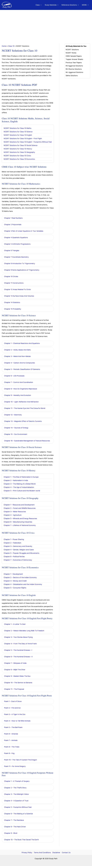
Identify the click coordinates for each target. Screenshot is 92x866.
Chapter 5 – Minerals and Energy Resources (20, 518)
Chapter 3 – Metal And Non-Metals (17, 356)
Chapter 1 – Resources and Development (19, 505)
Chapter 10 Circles (11, 276)
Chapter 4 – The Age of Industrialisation (19, 487)
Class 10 (11, 46)
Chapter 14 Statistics (12, 302)
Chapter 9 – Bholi (10, 833)
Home (4, 46)
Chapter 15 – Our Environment (15, 434)
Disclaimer (56, 852)
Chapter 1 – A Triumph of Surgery (16, 781)
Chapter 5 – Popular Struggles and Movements (21, 553)
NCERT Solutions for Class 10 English (18, 135)
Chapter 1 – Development (13, 574)
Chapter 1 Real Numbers (13, 218)
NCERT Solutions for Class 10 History (18, 149)
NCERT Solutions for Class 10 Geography (19, 152)
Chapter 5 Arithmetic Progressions (17, 244)
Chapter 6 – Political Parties (14, 556)
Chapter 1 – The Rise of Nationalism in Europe (21, 477)
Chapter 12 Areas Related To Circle (17, 289)
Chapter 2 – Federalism (12, 543)
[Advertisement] (46, 23)
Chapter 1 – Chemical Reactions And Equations (22, 343)
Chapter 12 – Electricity (13, 415)
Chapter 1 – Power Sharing (14, 539)
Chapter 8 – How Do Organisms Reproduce (20, 389)
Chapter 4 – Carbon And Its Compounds (19, 363)
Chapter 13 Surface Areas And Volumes (19, 296)
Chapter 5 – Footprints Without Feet (18, 807)
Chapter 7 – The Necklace (14, 820)
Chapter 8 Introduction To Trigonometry (19, 263)
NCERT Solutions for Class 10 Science (18, 132)
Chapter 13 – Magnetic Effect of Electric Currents (23, 421)
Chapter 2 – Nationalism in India (16, 480)
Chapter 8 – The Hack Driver (15, 827)
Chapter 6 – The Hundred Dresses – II (18, 657)
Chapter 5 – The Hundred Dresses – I (18, 650)
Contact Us (66, 852)
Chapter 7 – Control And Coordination (18, 382)
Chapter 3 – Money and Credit (15, 581)
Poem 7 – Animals (10, 740)
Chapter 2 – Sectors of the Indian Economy (20, 577)
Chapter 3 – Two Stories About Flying (18, 637)
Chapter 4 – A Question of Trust (16, 801)
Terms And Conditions (42, 852)
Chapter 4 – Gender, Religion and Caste (19, 550)
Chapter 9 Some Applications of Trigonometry (21, 270)
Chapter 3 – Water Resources (15, 512)
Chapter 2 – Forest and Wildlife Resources (19, 508)
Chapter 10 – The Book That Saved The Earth (21, 840)
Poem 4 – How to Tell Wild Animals (17, 721)
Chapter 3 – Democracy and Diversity (18, 546)
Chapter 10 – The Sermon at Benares (18, 683)
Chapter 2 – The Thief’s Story (15, 788)
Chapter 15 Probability (12, 309)
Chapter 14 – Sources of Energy (16, 428)
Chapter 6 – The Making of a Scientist (18, 814)
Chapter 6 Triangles (11, 250)
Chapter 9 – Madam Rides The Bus (17, 676)
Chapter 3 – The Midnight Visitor (16, 794)
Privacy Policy (27, 852)
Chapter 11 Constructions (13, 283)
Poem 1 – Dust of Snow (13, 701)
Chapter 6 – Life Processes (14, 376)
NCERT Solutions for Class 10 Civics (17, 156)
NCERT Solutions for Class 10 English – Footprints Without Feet (28, 142)
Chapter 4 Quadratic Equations (16, 237)
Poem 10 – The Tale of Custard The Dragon (20, 760)
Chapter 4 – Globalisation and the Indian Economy (23, 584)
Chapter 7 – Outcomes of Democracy (18, 560)
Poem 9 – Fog (9, 753)
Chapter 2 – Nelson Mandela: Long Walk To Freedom (24, 631)
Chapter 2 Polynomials (12, 224)
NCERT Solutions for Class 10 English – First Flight (23, 138)
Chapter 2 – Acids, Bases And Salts (17, 350)
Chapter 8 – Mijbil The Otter (14, 670)
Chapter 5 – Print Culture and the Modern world (22, 491)
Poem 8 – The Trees (11, 747)
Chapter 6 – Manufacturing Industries (18, 522)
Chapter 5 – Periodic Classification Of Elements (22, 369)
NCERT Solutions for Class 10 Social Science (20, 145)
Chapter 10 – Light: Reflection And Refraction (21, 402)
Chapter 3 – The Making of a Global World (19, 484)
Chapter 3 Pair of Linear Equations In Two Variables (23, 231)
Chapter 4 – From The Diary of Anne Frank (20, 644)
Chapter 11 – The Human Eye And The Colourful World (24, 408)
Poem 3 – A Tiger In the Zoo (14, 714)
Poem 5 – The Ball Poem (13, 727)
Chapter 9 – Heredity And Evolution (17, 395)
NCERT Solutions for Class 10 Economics (19, 159)
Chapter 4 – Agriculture (12, 515)
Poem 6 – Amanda (11, 734)
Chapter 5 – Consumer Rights (15, 588)
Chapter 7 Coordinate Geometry (16, 257)
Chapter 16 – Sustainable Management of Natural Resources (27, 441)
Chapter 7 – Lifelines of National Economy (20, 525)
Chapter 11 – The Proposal (14, 689)
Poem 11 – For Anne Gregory (15, 766)
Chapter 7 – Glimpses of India (15, 663)
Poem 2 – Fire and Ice (12, 708)
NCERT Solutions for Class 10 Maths (17, 128)
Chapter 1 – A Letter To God (14, 624)
